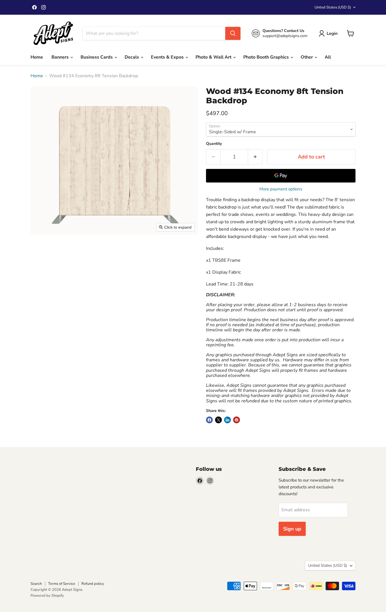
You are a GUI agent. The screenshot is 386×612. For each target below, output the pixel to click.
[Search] (232, 33)
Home (37, 57)
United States (333, 7)
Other (307, 57)
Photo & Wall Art (214, 57)
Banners (60, 57)
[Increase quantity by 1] (255, 157)
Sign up (292, 528)
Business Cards (97, 57)
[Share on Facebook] (209, 419)
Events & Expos (168, 57)
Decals (132, 57)
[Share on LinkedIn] (227, 419)
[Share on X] (218, 419)
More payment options (280, 189)
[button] (329, 33)
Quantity (214, 143)
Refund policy (92, 583)
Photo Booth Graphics (266, 57)
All (328, 57)
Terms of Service (61, 583)
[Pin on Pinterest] (236, 419)
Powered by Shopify (47, 595)
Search (36, 583)
